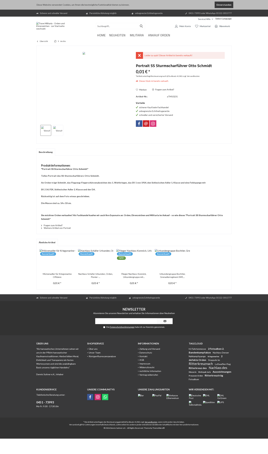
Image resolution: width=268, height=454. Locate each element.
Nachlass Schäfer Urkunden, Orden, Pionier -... (95, 275)
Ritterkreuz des (198, 367)
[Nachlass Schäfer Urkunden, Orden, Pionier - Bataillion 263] (95, 260)
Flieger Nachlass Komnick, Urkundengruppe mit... (133, 275)
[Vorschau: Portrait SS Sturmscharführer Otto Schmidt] (45, 130)
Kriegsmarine (213, 356)
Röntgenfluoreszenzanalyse (102, 356)
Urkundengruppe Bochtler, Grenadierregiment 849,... (172, 275)
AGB (141, 360)
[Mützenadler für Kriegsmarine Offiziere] (57, 260)
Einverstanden (224, 4)
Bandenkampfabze (200, 352)
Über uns (93, 349)
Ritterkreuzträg (214, 375)
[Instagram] (153, 123)
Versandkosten (151, 422)
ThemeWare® (158, 428)
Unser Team (94, 352)
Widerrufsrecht (146, 367)
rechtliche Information (150, 371)
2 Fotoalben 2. (216, 348)
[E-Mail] (146, 123)
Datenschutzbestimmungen (122, 327)
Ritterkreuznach (201, 364)
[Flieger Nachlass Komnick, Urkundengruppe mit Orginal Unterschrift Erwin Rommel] (134, 260)
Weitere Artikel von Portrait (57, 228)
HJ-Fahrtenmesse (197, 349)
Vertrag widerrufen (148, 374)
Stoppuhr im (214, 360)
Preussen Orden (196, 376)
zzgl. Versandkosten (191, 76)
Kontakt (143, 356)
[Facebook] (139, 123)
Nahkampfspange (197, 356)
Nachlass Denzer (221, 352)
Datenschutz (145, 352)
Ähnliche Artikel (47, 242)
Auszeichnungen (222, 371)
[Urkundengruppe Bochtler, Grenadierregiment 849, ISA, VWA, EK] (172, 260)
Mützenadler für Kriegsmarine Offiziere (57, 275)
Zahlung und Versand (149, 349)
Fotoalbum (194, 379)
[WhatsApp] (105, 397)
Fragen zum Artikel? (164, 89)
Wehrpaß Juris (204, 372)
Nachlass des (218, 368)
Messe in (193, 372)
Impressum (144, 363)
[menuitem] (193, 19)
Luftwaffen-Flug (223, 364)
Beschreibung (46, 152)
